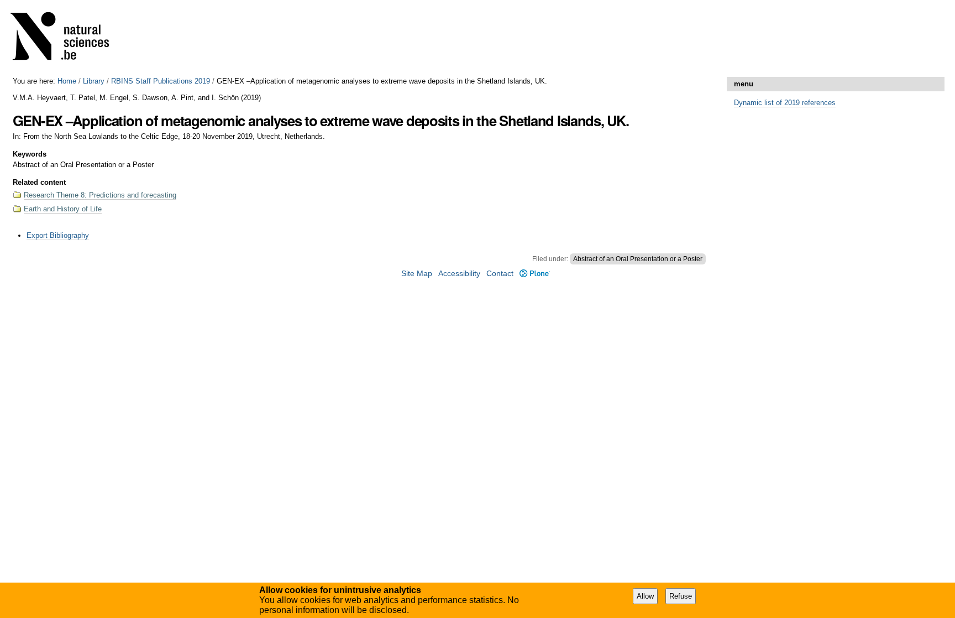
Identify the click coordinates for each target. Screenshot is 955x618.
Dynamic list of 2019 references (785, 102)
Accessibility (459, 273)
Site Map (416, 273)
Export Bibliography (58, 235)
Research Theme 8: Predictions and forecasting (100, 195)
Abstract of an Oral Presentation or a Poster (637, 259)
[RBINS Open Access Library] (67, 38)
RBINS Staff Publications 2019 (160, 81)
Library (93, 81)
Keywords (29, 154)
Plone (534, 273)
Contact (499, 273)
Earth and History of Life (63, 209)
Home (66, 81)
